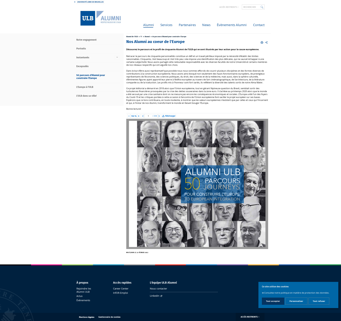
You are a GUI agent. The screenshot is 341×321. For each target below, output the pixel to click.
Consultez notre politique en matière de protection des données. (296, 292)
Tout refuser (319, 301)
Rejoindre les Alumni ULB (83, 290)
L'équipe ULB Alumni (163, 282)
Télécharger (170, 116)
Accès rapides (122, 282)
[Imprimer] (262, 42)
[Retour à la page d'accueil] (99, 18)
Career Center (120, 288)
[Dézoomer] (129, 116)
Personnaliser (296, 301)
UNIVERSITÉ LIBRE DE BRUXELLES (90, 2)
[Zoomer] (138, 116)
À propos (82, 282)
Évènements (83, 300)
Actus (79, 296)
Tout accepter (273, 301)
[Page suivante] (159, 116)
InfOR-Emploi (120, 292)
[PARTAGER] (266, 42)
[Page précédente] (143, 116)
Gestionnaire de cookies (109, 317)
